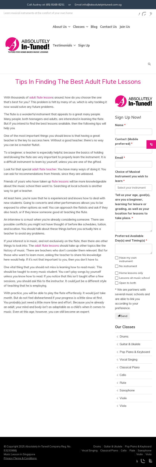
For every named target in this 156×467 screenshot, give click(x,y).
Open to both (127, 283)
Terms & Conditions (25, 458)
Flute (123, 383)
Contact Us (108, 27)
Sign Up (84, 45)
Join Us (124, 27)
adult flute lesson (40, 97)
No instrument (128, 266)
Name (119, 125)
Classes (79, 27)
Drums (124, 336)
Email (119, 157)
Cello (123, 375)
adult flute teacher (44, 169)
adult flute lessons (47, 245)
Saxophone (127, 390)
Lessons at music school (134, 278)
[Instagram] (143, 13)
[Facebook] (137, 13)
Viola (123, 406)
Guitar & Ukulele (130, 344)
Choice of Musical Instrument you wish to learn (131, 176)
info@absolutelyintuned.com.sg (102, 4)
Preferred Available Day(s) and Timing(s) (130, 238)
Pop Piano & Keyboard (135, 352)
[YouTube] (149, 13)
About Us (60, 27)
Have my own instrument (128, 259)
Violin (123, 398)
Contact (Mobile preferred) (126, 141)
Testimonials (62, 45)
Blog (94, 27)
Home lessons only (131, 273)
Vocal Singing (128, 359)
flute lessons (60, 181)
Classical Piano (130, 367)
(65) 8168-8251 (55, 4)
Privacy (8, 458)
